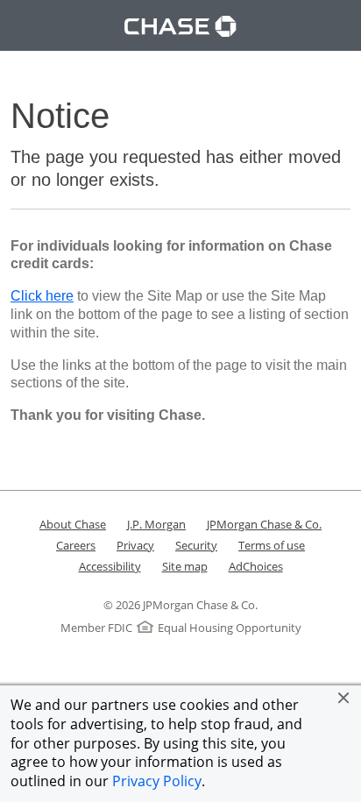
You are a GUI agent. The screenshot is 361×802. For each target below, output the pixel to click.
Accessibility (110, 566)
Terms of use (271, 545)
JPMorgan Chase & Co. (264, 524)
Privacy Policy (157, 781)
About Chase (72, 524)
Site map (185, 566)
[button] (343, 698)
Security (196, 545)
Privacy (135, 545)
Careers (76, 545)
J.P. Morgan (156, 524)
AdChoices (256, 566)
